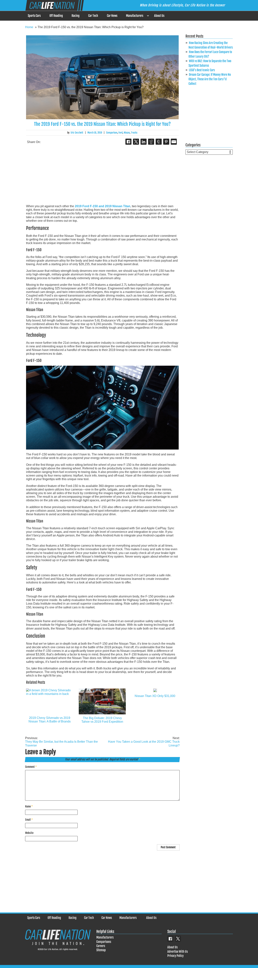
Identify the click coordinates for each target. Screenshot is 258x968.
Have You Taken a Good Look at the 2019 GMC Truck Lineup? (144, 741)
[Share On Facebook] (128, 142)
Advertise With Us (177, 951)
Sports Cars (34, 16)
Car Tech (93, 16)
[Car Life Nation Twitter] (178, 939)
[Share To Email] (174, 142)
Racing (76, 16)
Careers (100, 946)
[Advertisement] (102, 174)
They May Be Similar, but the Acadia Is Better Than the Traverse (61, 741)
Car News (112, 16)
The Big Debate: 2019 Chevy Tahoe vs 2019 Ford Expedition (102, 719)
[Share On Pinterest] (166, 142)
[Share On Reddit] (151, 142)
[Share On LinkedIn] (144, 142)
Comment (31, 767)
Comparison (111, 132)
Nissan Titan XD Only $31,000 (155, 696)
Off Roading (56, 16)
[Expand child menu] (148, 16)
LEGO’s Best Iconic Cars (202, 70)
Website (29, 833)
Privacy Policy (175, 956)
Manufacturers (134, 16)
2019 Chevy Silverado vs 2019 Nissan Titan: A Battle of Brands (50, 719)
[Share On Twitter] (136, 142)
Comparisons (103, 941)
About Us (159, 16)
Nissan (127, 132)
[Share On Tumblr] (159, 142)
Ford (120, 132)
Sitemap (101, 950)
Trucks (134, 132)
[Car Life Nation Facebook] (170, 939)
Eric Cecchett (77, 132)
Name (29, 806)
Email (29, 819)
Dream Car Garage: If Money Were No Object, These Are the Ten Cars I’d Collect (209, 79)
